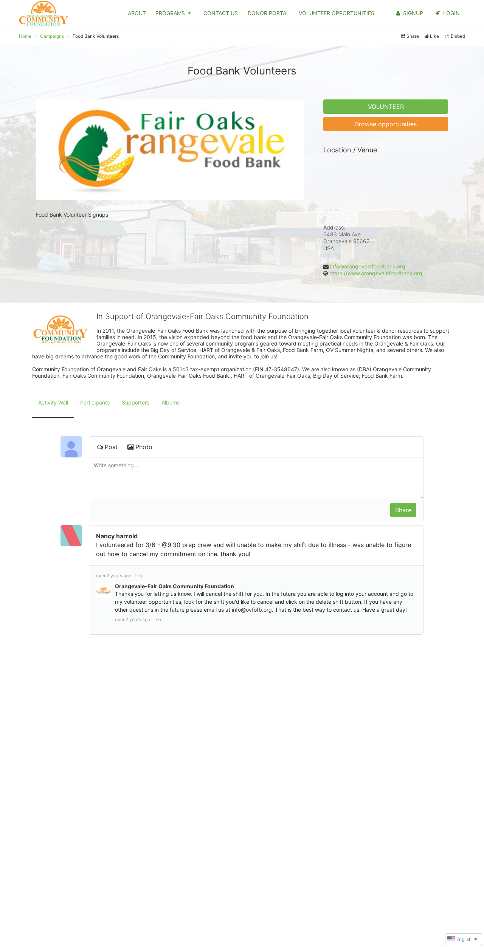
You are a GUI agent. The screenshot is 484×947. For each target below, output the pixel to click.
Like (434, 36)
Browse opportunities (386, 124)
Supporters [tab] (135, 402)
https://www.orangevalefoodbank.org (375, 273)
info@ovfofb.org (252, 609)
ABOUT (137, 13)
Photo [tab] (143, 447)
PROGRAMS (170, 13)
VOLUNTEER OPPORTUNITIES (336, 13)
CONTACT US (220, 13)
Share (412, 36)
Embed (458, 36)
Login (451, 13)
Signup (413, 13)
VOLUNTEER (386, 106)
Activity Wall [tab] (53, 402)
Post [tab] (111, 447)
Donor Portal (268, 13)
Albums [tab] (170, 402)
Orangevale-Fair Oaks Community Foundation (174, 586)
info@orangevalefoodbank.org (367, 266)
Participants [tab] (95, 402)
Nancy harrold (117, 536)
